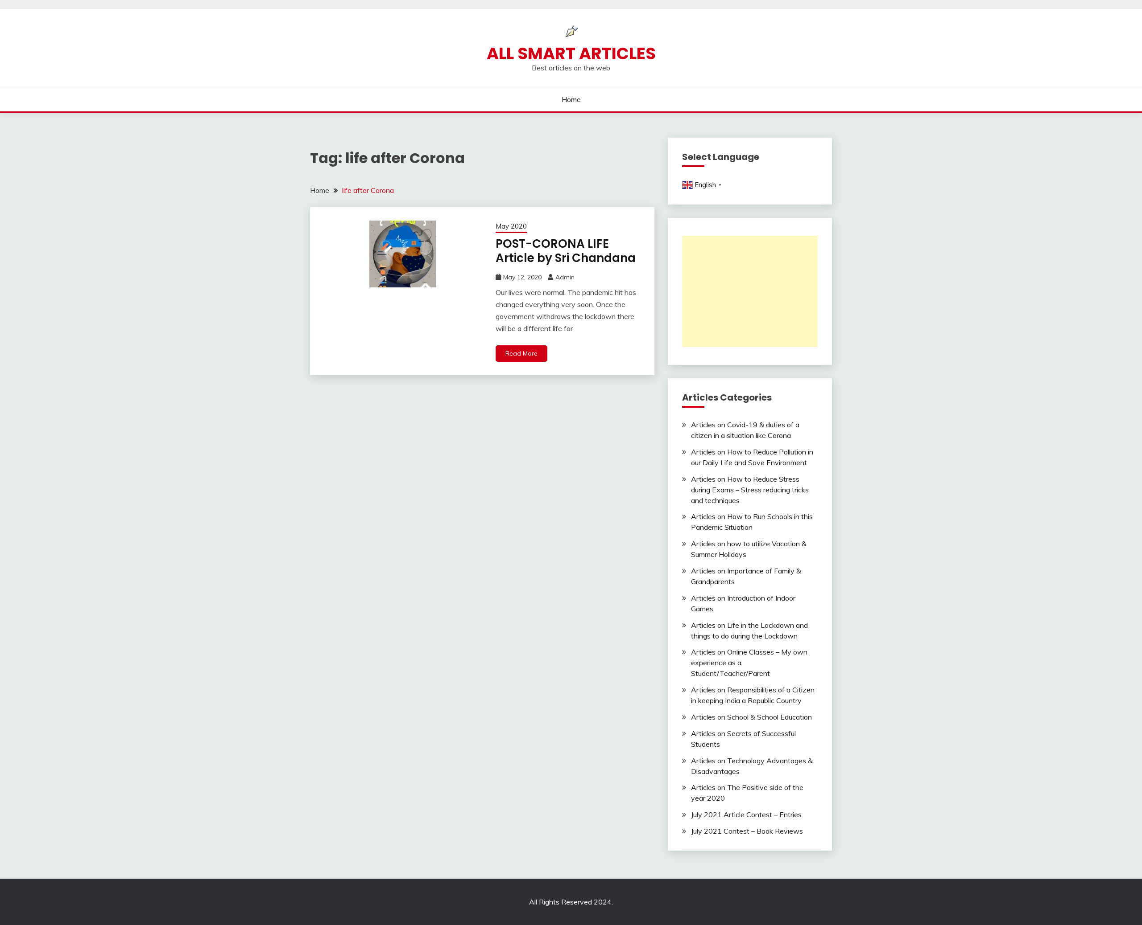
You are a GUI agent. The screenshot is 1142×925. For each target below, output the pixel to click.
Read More (521, 353)
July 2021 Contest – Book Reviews (747, 831)
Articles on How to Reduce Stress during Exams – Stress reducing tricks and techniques (750, 490)
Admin (565, 277)
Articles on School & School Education (751, 716)
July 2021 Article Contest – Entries (746, 814)
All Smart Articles (571, 53)
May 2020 (511, 226)
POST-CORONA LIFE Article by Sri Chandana (566, 251)
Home (571, 99)
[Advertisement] (750, 291)
